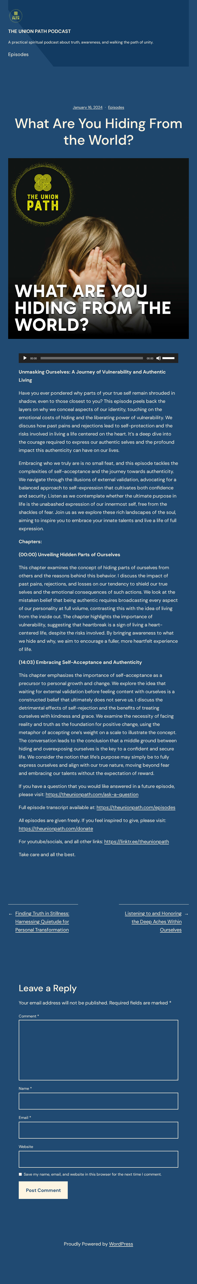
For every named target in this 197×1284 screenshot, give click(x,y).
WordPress (121, 1244)
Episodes (18, 54)
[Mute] (158, 358)
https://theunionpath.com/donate (56, 828)
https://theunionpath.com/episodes (136, 807)
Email (25, 1117)
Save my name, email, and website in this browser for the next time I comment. (92, 1174)
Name (25, 1088)
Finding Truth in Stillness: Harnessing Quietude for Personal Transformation (42, 921)
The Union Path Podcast (39, 31)
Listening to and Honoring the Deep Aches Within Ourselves (153, 921)
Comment (29, 1016)
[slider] (169, 357)
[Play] (25, 358)
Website (26, 1146)
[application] (98, 358)
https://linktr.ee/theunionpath (136, 841)
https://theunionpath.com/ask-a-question (92, 794)
